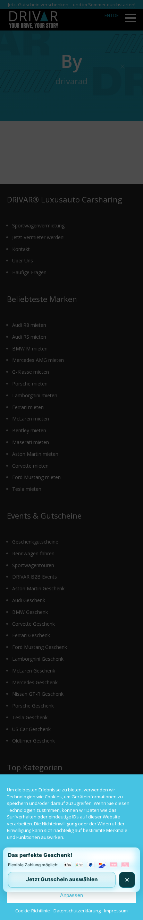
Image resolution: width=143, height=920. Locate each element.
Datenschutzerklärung (77, 911)
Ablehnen (71, 876)
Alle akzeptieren (71, 857)
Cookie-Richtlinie (32, 911)
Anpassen (71, 895)
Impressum (116, 911)
